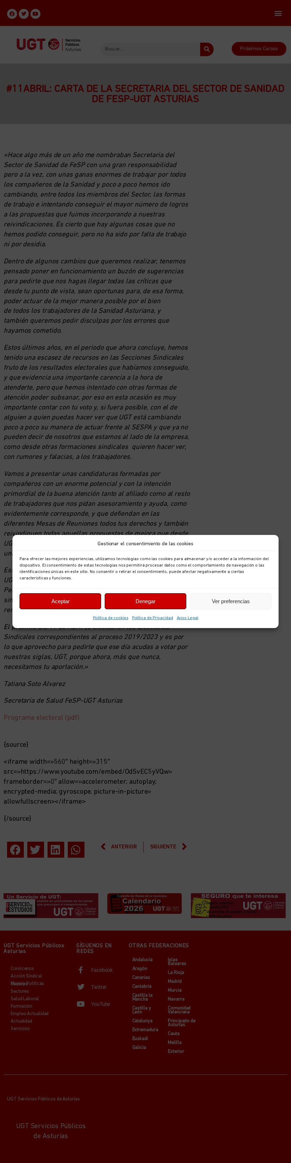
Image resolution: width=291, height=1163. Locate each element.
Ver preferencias (231, 601)
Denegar (145, 601)
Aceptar (60, 601)
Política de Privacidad (152, 618)
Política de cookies (110, 618)
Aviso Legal (187, 618)
